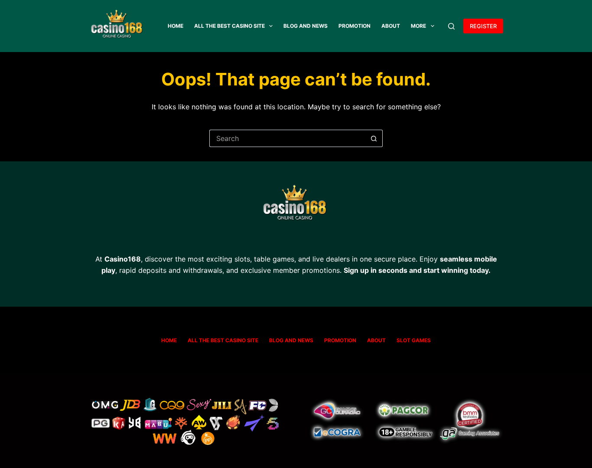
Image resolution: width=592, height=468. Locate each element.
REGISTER (483, 26)
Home (175, 26)
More (418, 26)
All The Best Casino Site (229, 26)
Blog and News (305, 26)
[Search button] (374, 138)
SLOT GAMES (414, 340)
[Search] (451, 26)
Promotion (354, 26)
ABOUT (390, 26)
